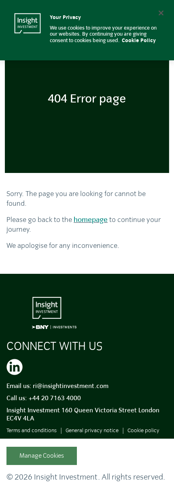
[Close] (161, 13)
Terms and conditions (31, 430)
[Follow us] (14, 366)
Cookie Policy (139, 40)
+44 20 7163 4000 (54, 398)
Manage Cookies (41, 456)
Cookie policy (143, 430)
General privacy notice (92, 430)
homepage (91, 219)
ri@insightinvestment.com (70, 386)
